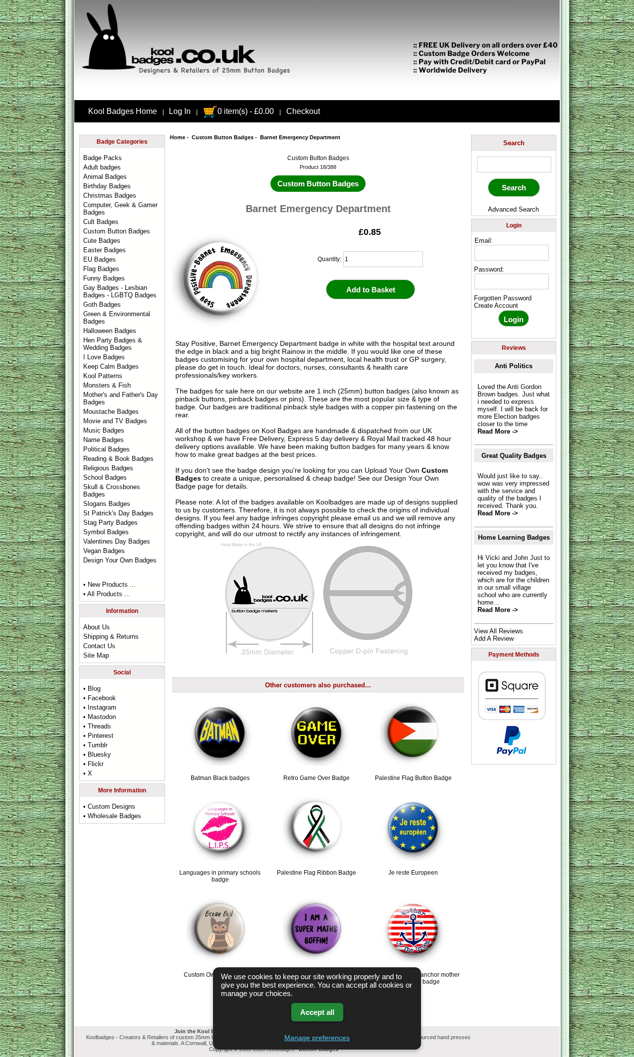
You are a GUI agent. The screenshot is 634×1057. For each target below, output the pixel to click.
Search (514, 143)
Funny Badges (104, 278)
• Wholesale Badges (112, 816)
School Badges (105, 477)
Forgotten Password (502, 298)
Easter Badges (104, 250)
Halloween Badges (109, 330)
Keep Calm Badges (111, 366)
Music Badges (103, 430)
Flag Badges (101, 269)
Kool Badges (281, 431)
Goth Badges (102, 304)
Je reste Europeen (413, 872)
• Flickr (93, 764)
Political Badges (106, 449)
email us (367, 518)
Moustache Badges (111, 411)
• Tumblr (95, 745)
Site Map (96, 655)
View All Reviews (498, 631)
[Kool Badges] (317, 91)
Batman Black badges (220, 778)
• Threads (97, 726)
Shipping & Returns (111, 636)
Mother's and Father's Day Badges (120, 398)
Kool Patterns (102, 376)
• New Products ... (109, 584)
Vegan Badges (104, 551)
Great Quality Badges (513, 455)
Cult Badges (100, 221)
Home (177, 137)
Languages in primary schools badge (220, 876)
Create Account (496, 305)
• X (87, 773)
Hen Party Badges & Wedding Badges (112, 343)
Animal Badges (105, 176)
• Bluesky (97, 754)
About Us (96, 627)
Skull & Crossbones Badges (111, 490)
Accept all (317, 1012)
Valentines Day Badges (116, 541)
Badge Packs (102, 158)
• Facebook (99, 698)
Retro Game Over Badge (316, 778)
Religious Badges (108, 468)
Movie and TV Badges (115, 421)
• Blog (92, 688)
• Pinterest (98, 735)
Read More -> (497, 431)
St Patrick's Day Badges (118, 513)
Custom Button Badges (223, 137)
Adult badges (102, 167)
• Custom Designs (109, 806)
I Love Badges (104, 357)
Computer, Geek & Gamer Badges (120, 208)
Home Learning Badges (514, 537)
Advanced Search (513, 209)
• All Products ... (106, 594)
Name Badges (103, 440)
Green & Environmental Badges (116, 317)
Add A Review (494, 638)
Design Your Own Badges (120, 560)
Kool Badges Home (122, 111)
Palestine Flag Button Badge (413, 778)
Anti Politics (513, 366)
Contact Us (99, 646)
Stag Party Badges (110, 522)
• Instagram (99, 707)
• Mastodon (99, 717)
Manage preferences (317, 1038)
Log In (180, 111)
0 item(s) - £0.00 (245, 111)
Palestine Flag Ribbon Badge (316, 872)
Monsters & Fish (107, 385)
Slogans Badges (106, 503)
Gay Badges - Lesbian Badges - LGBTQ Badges (120, 291)
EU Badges (99, 259)
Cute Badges (101, 240)
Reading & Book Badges (118, 458)
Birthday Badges (107, 186)
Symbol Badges (106, 532)
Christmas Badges (109, 195)
